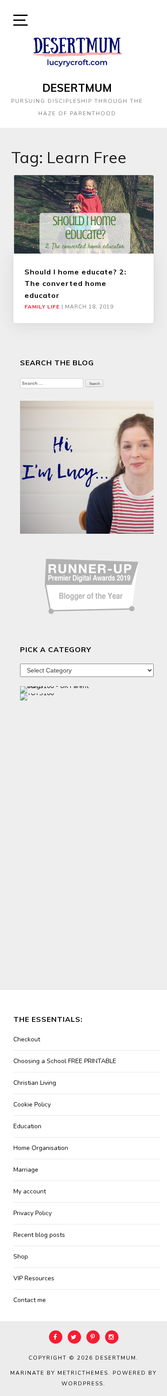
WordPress (82, 1383)
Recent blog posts (39, 1235)
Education (27, 1126)
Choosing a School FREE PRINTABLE (64, 1061)
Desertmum (77, 87)
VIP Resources (33, 1278)
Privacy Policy (32, 1213)
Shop (20, 1256)
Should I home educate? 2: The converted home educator (75, 283)
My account (29, 1191)
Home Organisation (40, 1148)
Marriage (25, 1169)
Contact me (29, 1300)
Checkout (26, 1039)
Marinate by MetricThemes (59, 1372)
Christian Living (34, 1083)
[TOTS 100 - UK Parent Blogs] (57, 689)
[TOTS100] (37, 696)
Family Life (42, 306)
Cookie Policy (32, 1104)
